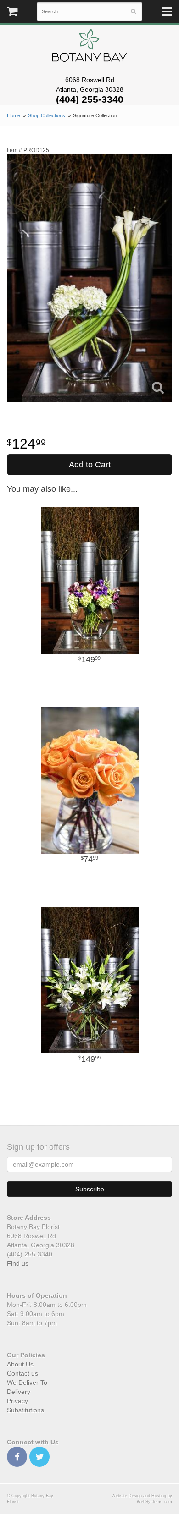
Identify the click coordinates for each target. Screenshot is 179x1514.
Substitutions (25, 1410)
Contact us (22, 1373)
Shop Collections (46, 115)
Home (13, 115)
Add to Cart (90, 464)
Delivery (18, 1391)
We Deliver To (27, 1382)
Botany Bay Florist (90, 48)
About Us (20, 1364)
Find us (17, 1263)
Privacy (17, 1400)
